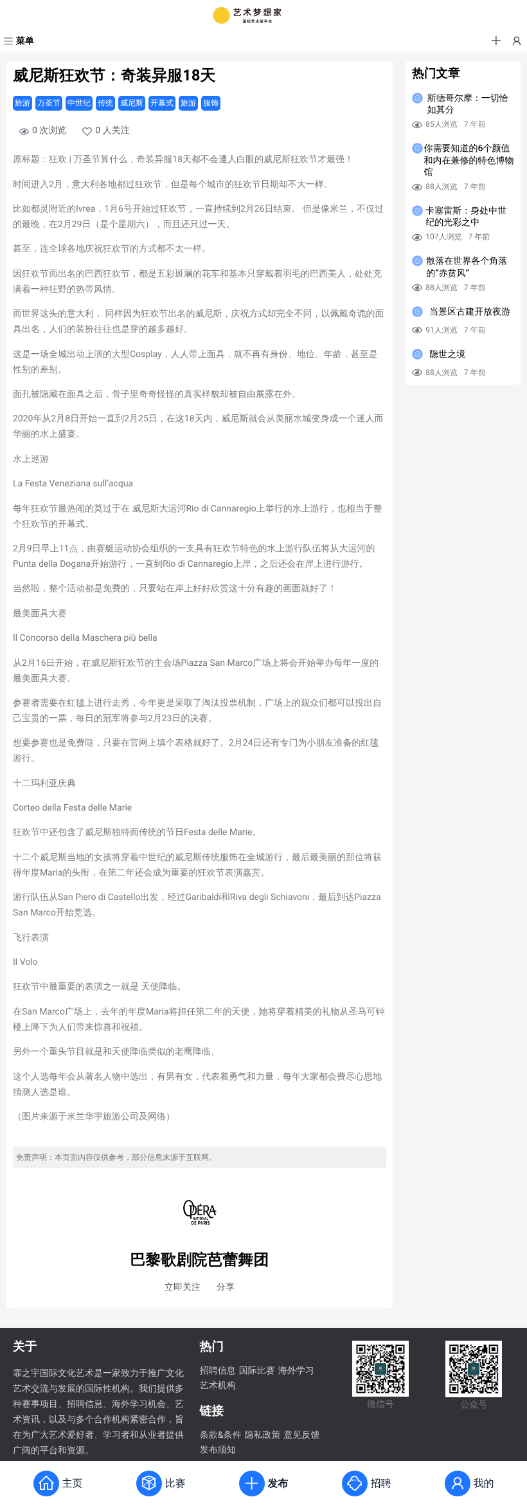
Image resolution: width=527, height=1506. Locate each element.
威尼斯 (131, 102)
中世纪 (79, 102)
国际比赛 (257, 1371)
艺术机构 (218, 1386)
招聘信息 (218, 1371)
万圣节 (48, 102)
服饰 (211, 102)
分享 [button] (226, 1287)
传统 (105, 102)
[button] (496, 41)
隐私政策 (262, 1435)
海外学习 (296, 1371)
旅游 (22, 102)
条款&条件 (221, 1435)
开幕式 (162, 102)
